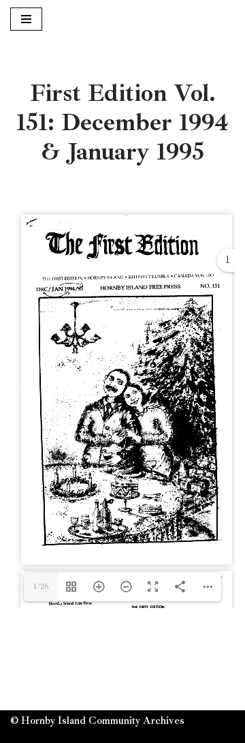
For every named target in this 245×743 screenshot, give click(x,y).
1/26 (40, 586)
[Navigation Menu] (26, 19)
